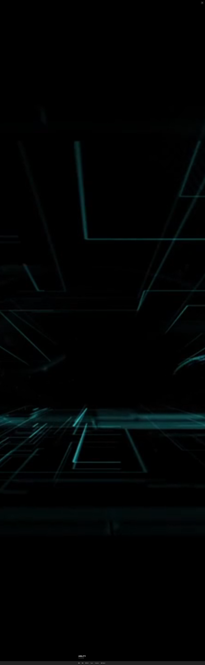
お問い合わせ (103, 663)
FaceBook (97, 663)
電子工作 (86, 663)
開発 (79, 663)
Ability (82, 656)
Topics (91, 663)
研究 (82, 663)
